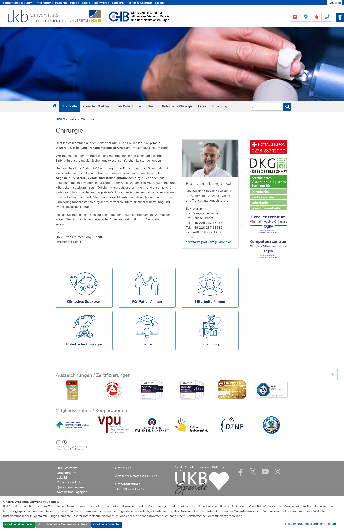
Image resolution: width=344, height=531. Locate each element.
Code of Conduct (68, 482)
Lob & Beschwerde (95, 3)
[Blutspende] (317, 17)
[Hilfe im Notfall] (295, 17)
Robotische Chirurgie (177, 106)
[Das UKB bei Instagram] (277, 471)
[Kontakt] (327, 17)
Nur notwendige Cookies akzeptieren (63, 524)
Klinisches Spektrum (97, 106)
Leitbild (62, 477)
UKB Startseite (66, 119)
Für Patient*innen (130, 106)
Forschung (219, 106)
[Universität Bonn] (85, 16)
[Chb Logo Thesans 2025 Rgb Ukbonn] (139, 16)
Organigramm (66, 473)
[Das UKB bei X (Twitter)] (253, 471)
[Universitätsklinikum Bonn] (35, 17)
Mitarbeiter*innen (210, 301)
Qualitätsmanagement (72, 487)
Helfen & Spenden (139, 3)
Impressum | (329, 524)
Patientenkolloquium (18, 3)
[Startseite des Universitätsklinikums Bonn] (54, 106)
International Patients (51, 3)
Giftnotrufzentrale (127, 484)
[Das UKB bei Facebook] (240, 471)
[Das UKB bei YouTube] (265, 471)
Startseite (70, 106)
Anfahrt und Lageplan (72, 492)
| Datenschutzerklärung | (302, 524)
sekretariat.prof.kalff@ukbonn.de (209, 242)
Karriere (118, 3)
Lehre (202, 106)
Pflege (74, 3)
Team (152, 106)
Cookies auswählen (106, 524)
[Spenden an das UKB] (202, 483)
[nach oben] (332, 374)
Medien (160, 3)
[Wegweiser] (306, 17)
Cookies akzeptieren (19, 524)
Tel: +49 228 (130, 489)
